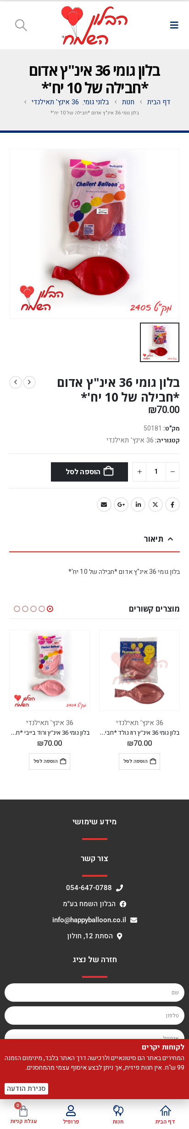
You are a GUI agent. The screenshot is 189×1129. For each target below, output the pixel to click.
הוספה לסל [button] (135, 761)
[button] (174, 25)
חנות (118, 1121)
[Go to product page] (139, 670)
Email (104, 504)
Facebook (172, 504)
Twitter (155, 504)
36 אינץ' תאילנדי (130, 440)
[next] (15, 382)
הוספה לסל (83, 471)
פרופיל (71, 1121)
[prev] (29, 382)
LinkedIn (138, 504)
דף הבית (165, 1121)
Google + (121, 504)
